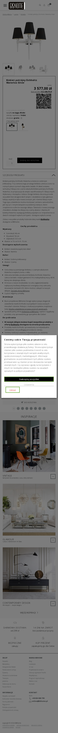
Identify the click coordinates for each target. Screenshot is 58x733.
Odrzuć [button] (12, 389)
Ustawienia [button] (29, 384)
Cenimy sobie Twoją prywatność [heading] (25, 339)
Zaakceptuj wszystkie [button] (29, 379)
